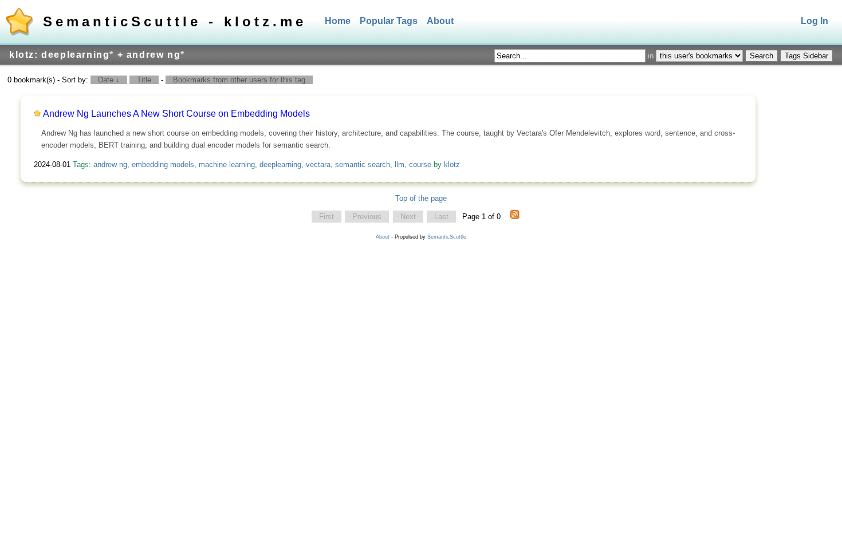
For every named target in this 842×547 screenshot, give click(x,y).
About (440, 21)
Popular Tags (389, 21)
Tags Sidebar (806, 55)
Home (338, 21)
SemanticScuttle (446, 237)
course (420, 164)
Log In (814, 21)
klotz (452, 164)
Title (144, 80)
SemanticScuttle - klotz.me (174, 21)
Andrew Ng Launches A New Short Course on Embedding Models (176, 113)
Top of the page (421, 198)
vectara (318, 164)
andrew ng (110, 164)
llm (399, 164)
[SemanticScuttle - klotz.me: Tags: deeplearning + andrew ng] (515, 217)
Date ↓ (109, 80)
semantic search (362, 164)
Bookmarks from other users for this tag (239, 80)
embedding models (163, 164)
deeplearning (280, 164)
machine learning (227, 164)
